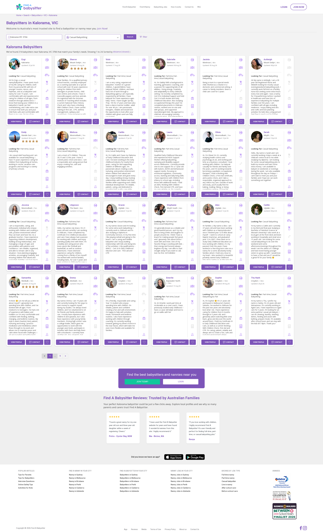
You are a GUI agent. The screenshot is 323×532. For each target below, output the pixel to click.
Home (18, 15)
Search (26, 15)
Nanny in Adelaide (76, 491)
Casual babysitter (229, 481)
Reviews (134, 529)
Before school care (230, 491)
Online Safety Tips (25, 485)
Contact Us (189, 7)
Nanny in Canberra (76, 488)
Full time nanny (228, 475)
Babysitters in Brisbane (129, 481)
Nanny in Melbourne (77, 478)
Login (284, 7)
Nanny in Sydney (76, 475)
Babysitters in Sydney (129, 475)
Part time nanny (228, 478)
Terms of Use (155, 529)
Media (144, 529)
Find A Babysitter (129, 7)
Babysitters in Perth (128, 485)
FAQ (199, 7)
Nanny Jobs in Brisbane (180, 481)
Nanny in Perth (75, 485)
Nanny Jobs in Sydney (180, 475)
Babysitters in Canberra (129, 488)
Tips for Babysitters (26, 478)
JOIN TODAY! (142, 381)
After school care (229, 488)
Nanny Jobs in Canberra (181, 488)
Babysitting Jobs (160, 7)
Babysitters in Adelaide (129, 491)
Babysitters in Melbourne (130, 478)
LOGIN (181, 381)
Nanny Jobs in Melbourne (181, 478)
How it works (176, 7)
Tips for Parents (24, 475)
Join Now (298, 7)
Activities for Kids (25, 488)
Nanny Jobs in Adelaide (180, 491)
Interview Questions (26, 481)
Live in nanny (227, 485)
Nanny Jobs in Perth (179, 485)
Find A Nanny (145, 7)
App (125, 529)
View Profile (16, 121)
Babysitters (37, 15)
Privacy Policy (170, 529)
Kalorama (53, 15)
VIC (45, 15)
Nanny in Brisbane (76, 481)
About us (183, 529)
